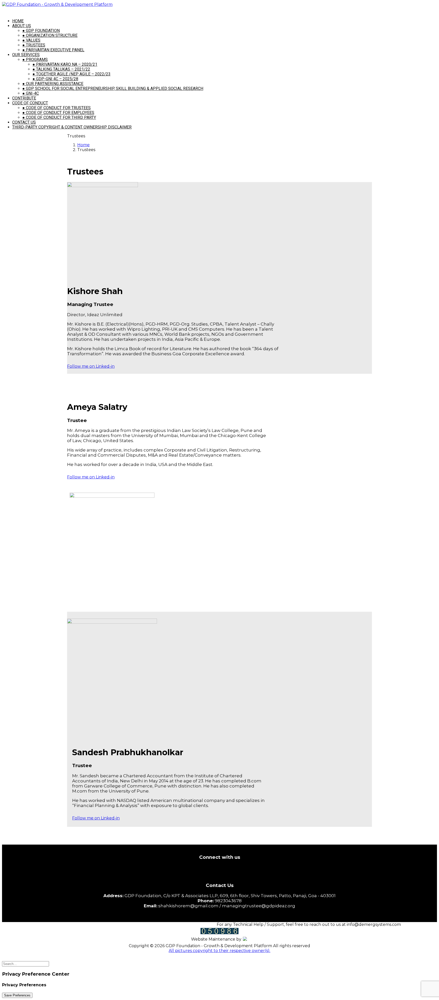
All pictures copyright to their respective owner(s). (219, 950)
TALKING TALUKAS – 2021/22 (61, 69)
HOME (18, 21)
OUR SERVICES (26, 54)
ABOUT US (21, 25)
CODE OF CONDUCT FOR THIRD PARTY (59, 117)
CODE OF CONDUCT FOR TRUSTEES (56, 107)
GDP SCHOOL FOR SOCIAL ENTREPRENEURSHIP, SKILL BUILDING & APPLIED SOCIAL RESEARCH (112, 88)
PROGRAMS (35, 59)
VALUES (31, 40)
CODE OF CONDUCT (30, 103)
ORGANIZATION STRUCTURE (49, 35)
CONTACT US (24, 122)
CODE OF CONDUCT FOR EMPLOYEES (58, 112)
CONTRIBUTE (24, 98)
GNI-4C (30, 93)
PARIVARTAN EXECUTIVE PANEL (53, 49)
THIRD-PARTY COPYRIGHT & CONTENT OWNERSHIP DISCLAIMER (72, 127)
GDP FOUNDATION (41, 30)
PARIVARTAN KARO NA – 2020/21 (65, 64)
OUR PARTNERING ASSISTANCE (52, 83)
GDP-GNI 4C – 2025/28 (55, 78)
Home (83, 144)
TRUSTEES (33, 45)
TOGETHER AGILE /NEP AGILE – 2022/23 (72, 74)
